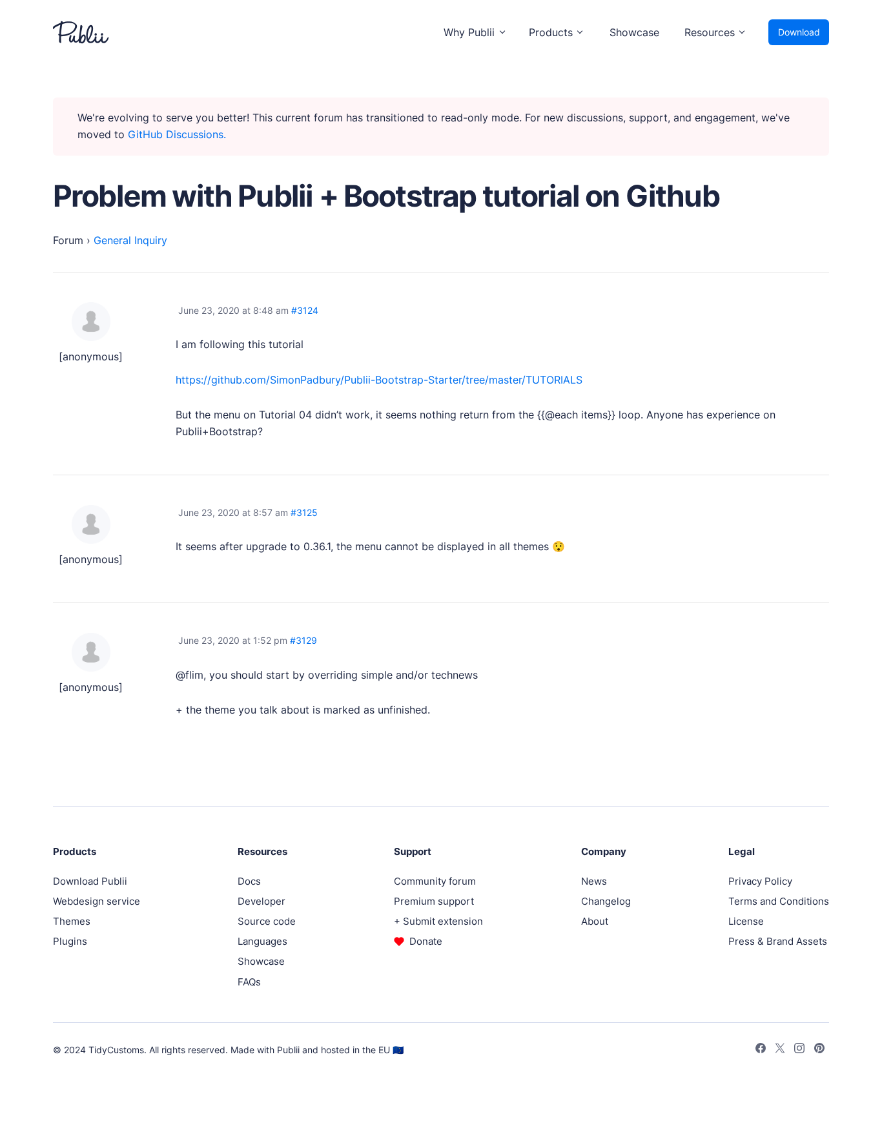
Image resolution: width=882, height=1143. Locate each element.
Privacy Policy (760, 881)
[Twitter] (780, 1050)
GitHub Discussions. (177, 134)
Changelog (606, 901)
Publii (288, 1049)
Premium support (434, 901)
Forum (68, 240)
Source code (267, 921)
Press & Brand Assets (777, 941)
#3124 (304, 310)
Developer (261, 901)
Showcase (634, 32)
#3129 (303, 640)
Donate (425, 941)
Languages (262, 941)
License (746, 921)
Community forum (435, 881)
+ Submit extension (438, 921)
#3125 (304, 512)
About (594, 921)
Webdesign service (96, 901)
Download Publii (90, 881)
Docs (249, 881)
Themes (71, 921)
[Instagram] (799, 1050)
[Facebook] (760, 1050)
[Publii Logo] (80, 32)
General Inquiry (130, 240)
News (594, 881)
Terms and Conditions (778, 901)
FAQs (249, 982)
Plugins (70, 941)
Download (799, 31)
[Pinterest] (819, 1050)
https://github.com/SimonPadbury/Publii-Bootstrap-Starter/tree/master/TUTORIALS (379, 379)
